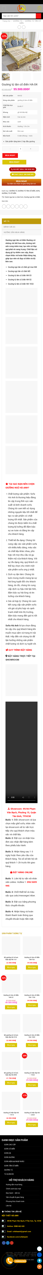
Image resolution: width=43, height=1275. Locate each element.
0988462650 (20, 1261)
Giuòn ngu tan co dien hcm (14, 197)
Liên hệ (8, 1206)
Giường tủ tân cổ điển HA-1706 (32, 996)
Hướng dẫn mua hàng (14, 1185)
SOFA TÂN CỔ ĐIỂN (11, 1166)
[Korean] (26, 1)
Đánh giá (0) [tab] (9, 227)
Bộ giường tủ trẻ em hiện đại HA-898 (11, 1074)
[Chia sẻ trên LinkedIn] (25, 206)
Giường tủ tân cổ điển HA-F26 (32, 958)
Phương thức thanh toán (15, 1201)
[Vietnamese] (30, 1)
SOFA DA (7, 1153)
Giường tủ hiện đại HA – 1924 (32, 1074)
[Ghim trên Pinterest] (21, 206)
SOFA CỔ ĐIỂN (9, 1149)
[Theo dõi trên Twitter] (8, 1243)
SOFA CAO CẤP (10, 1145)
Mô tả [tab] (6, 221)
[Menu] (4, 8)
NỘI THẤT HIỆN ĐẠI (30, 1254)
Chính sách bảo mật (13, 1189)
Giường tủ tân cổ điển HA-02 (20, 279)
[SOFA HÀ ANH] (21, 8)
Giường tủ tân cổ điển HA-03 (20, 275)
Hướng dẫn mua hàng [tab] (14, 232)
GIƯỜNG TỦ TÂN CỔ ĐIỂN (26, 191)
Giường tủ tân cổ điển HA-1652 (21, 284)
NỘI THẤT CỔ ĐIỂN (31, 1253)
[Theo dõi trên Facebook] (3, 1243)
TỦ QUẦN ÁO (9, 1174)
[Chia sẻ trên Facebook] (8, 206)
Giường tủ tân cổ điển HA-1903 (32, 1036)
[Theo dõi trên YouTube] (11, 1243)
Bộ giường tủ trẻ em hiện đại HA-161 (11, 958)
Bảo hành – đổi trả (13, 1193)
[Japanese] (23, 1)
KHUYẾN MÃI (18, 1253)
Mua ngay (10, 155)
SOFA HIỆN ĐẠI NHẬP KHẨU (14, 1161)
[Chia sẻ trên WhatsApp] (4, 206)
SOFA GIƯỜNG (9, 1157)
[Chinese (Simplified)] (17, 1)
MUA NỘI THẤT (24, 1256)
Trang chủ (6, 21)
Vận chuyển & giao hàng (15, 1197)
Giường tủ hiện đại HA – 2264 (32, 1114)
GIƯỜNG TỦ (17, 21)
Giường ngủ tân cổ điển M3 (19, 271)
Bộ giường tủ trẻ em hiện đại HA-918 (11, 1036)
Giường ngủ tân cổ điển (32, 197)
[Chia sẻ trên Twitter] (13, 206)
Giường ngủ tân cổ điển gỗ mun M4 (22, 267)
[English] (20, 1)
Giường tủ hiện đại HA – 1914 (11, 1114)
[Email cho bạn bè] (17, 206)
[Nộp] (38, 16)
